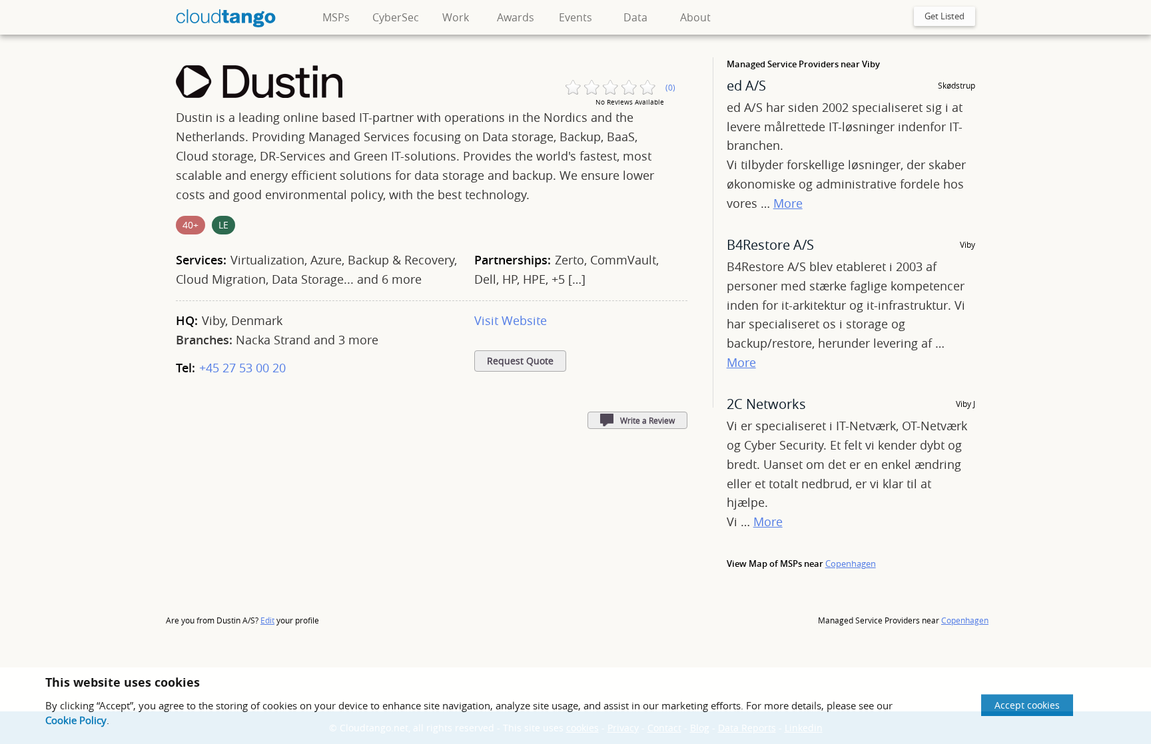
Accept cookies (1027, 705)
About (695, 17)
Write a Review (647, 420)
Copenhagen (850, 563)
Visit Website (510, 320)
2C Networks (766, 404)
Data (635, 17)
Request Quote (520, 361)
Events (575, 17)
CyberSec (395, 17)
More (788, 203)
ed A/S (746, 86)
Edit (267, 620)
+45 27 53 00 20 (242, 368)
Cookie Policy (76, 720)
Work (455, 17)
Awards (515, 17)
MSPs (336, 17)
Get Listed (944, 16)
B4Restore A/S (770, 245)
